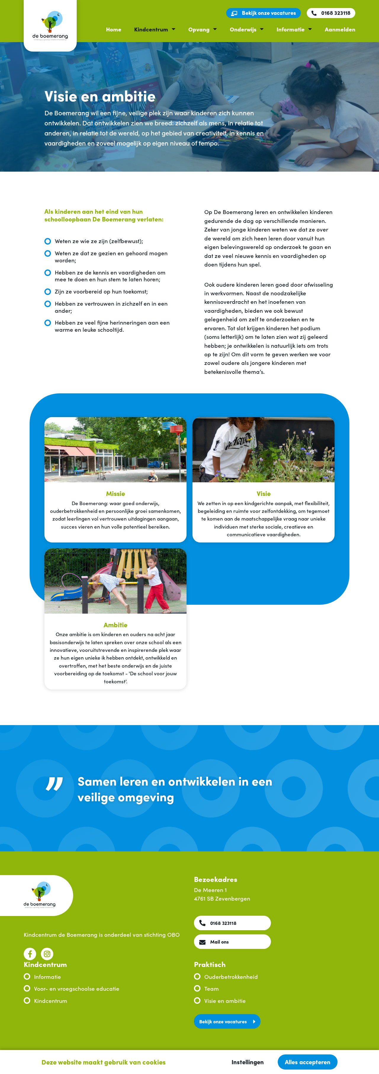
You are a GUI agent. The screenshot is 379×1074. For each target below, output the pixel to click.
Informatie (291, 29)
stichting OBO (162, 934)
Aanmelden (340, 29)
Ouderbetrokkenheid (231, 976)
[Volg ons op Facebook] (30, 954)
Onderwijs (243, 29)
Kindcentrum (151, 29)
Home (113, 29)
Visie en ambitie (225, 1000)
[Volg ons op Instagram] (47, 954)
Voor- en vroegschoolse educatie (76, 988)
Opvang (199, 29)
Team (211, 988)
